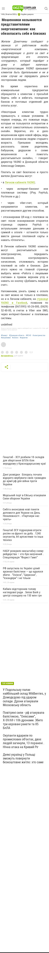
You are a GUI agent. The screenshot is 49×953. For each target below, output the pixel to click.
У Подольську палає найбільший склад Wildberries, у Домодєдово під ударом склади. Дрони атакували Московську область (24, 697)
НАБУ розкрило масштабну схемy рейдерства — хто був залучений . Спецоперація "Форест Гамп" (23, 554)
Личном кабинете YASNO (20, 182)
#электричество (39, 335)
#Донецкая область (16, 335)
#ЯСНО (28, 335)
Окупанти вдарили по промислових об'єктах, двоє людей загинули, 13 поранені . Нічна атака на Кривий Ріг (23, 741)
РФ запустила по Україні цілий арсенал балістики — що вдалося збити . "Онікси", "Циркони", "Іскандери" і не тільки (23, 573)
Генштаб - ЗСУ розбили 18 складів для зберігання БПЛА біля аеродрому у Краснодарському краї (24, 460)
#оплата (15, 338)
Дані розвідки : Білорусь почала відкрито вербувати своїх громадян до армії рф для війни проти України (24, 479)
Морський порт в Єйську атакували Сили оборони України (24, 497)
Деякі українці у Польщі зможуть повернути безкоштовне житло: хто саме (23, 758)
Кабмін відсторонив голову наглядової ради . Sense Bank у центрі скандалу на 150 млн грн (22, 592)
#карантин (24, 338)
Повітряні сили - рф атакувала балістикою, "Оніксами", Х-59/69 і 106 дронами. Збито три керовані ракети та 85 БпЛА (23, 720)
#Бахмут (4, 335)
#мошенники (6, 338)
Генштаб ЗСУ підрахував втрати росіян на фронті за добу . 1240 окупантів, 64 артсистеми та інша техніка (23, 535)
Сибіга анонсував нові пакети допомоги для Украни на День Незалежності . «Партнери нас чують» (21, 514)
